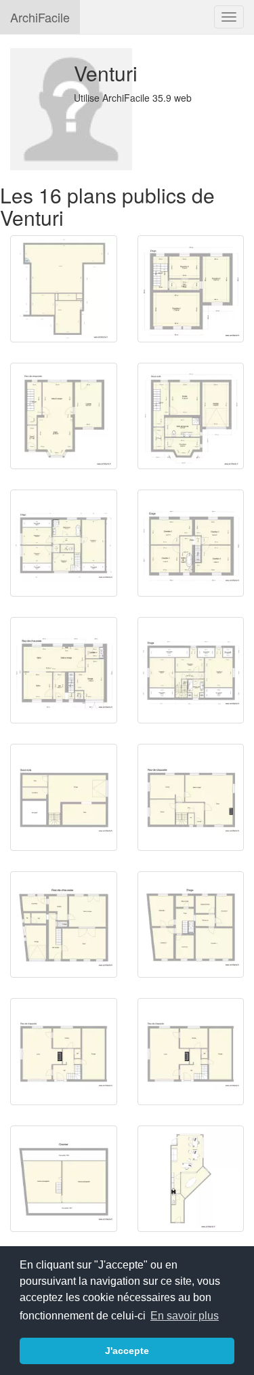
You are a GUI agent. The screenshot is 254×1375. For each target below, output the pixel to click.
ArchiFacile (40, 17)
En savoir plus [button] (184, 1315)
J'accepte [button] (127, 1350)
